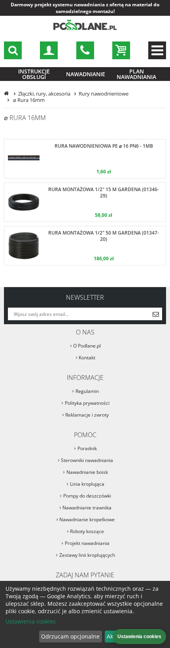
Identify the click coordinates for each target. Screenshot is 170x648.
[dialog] (85, 614)
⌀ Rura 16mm (28, 99)
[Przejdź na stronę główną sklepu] (85, 29)
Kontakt (87, 357)
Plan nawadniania (136, 74)
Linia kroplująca (87, 484)
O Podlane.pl (87, 345)
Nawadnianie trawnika (86, 507)
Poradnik (87, 448)
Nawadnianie (85, 74)
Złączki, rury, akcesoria (44, 93)
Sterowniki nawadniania (87, 460)
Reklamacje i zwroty (87, 414)
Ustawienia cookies (31, 621)
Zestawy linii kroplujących (87, 555)
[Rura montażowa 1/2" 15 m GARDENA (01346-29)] (85, 202)
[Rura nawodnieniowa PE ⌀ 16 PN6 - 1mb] (85, 158)
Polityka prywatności (87, 403)
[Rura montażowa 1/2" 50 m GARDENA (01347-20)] (85, 245)
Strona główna (7, 93)
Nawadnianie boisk (87, 472)
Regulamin (87, 391)
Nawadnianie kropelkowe (87, 519)
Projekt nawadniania (87, 543)
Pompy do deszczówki (87, 495)
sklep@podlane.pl (85, 50)
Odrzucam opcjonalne (70, 636)
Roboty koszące (87, 531)
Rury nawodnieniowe (103, 93)
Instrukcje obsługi (34, 74)
